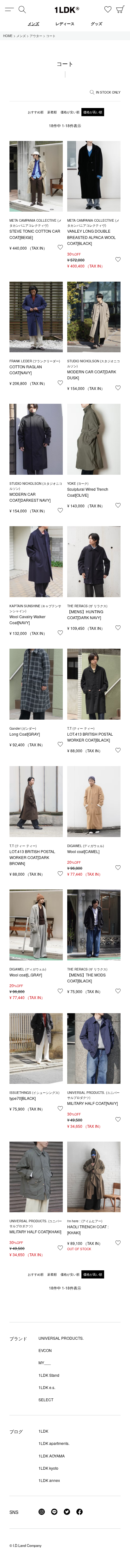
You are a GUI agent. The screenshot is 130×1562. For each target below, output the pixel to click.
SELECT (45, 1399)
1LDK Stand (48, 1375)
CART (120, 9)
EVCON (45, 1350)
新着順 (52, 112)
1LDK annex (49, 1480)
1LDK (67, 10)
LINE (54, 1512)
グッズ (96, 23)
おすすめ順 (36, 112)
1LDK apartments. (53, 1443)
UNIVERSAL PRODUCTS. (61, 1338)
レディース (65, 23)
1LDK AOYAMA (51, 1455)
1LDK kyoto (48, 1468)
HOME (8, 36)
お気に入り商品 (108, 9)
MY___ (44, 1362)
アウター (36, 36)
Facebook (79, 1512)
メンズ (33, 23)
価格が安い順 (70, 112)
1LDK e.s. (46, 1387)
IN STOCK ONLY (108, 92)
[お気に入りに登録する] (60, 247)
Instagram (41, 1512)
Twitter (67, 1512)
